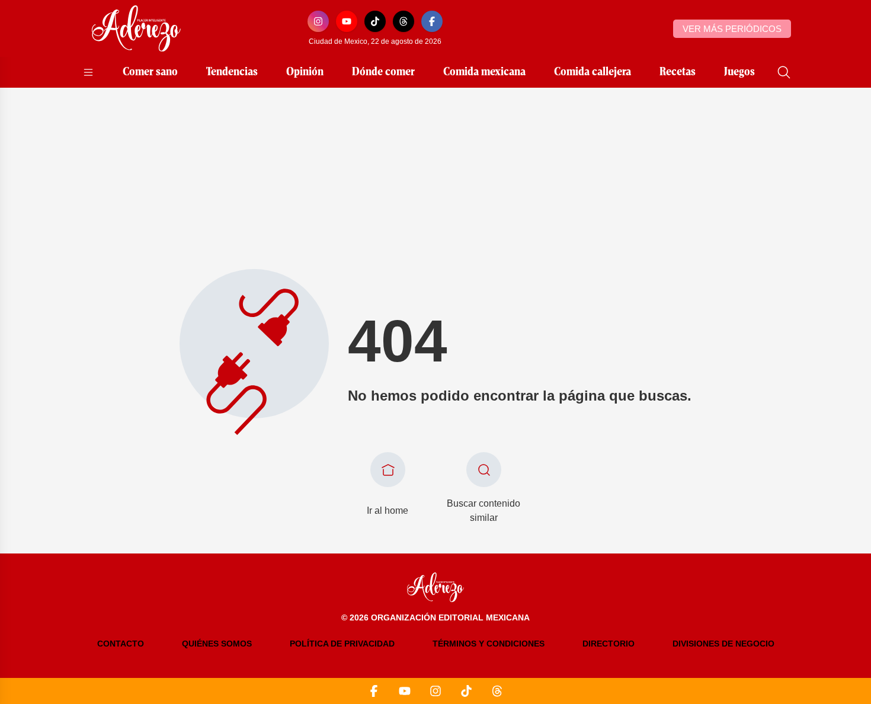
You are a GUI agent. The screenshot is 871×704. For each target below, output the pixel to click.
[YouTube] (346, 21)
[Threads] (403, 21)
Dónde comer (383, 72)
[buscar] (784, 72)
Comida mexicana (484, 72)
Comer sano (150, 72)
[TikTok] (375, 21)
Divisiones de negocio (723, 643)
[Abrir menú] (88, 72)
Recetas (677, 72)
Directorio (608, 643)
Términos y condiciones (489, 643)
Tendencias (232, 72)
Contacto (120, 643)
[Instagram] (318, 21)
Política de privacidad (342, 643)
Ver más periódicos (732, 29)
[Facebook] (432, 21)
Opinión (305, 72)
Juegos (739, 72)
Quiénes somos (217, 643)
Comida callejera (592, 72)
